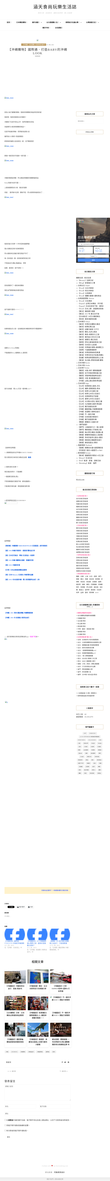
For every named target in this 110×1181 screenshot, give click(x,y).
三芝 (100, 740)
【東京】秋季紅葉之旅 (86, 327)
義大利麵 (86, 769)
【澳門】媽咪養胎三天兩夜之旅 (90, 430)
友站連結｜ (59, 28)
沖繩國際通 (40, 1051)
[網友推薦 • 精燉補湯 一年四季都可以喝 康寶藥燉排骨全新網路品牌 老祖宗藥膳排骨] (60, 1029)
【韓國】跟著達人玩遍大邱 (88, 422)
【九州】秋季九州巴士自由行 (89, 394)
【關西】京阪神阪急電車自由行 (90, 375)
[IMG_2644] (9, 146)
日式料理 (97, 756)
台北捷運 (86, 750)
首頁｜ (9, 22)
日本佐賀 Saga (83, 383)
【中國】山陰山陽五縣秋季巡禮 (90, 381)
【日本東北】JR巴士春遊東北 (89, 316)
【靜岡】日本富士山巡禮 (87, 345)
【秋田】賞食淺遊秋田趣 (87, 319)
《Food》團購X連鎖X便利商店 (89, 296)
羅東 (99, 766)
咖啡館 (99, 750)
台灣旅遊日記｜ (92, 22)
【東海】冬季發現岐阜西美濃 (89, 352)
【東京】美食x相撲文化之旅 (88, 334)
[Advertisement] (38, 73)
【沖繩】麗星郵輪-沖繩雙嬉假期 (90, 409)
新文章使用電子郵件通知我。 (17, 1131)
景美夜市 (80, 760)
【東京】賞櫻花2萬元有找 (88, 339)
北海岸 (92, 746)
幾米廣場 (93, 753)
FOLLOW (90, 132)
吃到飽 (93, 750)
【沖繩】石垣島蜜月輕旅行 (88, 417)
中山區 (93, 743)
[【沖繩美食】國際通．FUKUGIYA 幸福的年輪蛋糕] (15, 934)
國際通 (47, 1051)
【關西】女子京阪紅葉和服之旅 (90, 373)
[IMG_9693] (9, 429)
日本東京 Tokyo (84, 321)
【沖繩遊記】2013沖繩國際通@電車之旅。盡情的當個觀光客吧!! (36, 943)
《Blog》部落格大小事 (86, 283)
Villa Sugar (92, 740)
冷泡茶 (85, 746)
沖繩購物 (23, 1051)
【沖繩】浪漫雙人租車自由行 (33, 44)
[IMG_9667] (9, 314)
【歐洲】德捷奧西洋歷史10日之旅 (91, 455)
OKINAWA (14, 1051)
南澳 (79, 750)
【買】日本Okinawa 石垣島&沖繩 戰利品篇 (19, 575)
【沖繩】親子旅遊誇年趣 (87, 419)
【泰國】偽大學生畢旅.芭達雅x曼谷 (91, 432)
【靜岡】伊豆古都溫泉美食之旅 (90, 342)
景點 (87, 760)
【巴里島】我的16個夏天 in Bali (90, 450)
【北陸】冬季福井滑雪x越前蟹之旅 (91, 347)
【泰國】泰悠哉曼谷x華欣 (88, 442)
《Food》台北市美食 (86, 288)
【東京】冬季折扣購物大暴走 (89, 324)
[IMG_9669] (9, 333)
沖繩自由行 (31, 1051)
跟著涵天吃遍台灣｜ (73, 22)
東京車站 (99, 760)
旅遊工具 (89, 756)
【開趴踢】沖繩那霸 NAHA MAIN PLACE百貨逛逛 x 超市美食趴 (26, 546)
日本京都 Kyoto (84, 363)
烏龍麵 (80, 766)
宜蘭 (86, 753)
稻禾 (93, 766)
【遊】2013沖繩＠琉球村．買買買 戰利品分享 (20, 550)
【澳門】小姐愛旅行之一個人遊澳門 (91, 427)
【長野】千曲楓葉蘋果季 (87, 350)
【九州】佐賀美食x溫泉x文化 (89, 386)
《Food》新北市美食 (86, 291)
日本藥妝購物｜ (21, 22)
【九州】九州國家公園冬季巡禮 (90, 404)
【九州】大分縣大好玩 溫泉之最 (90, 401)
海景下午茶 (80, 763)
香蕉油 (99, 773)
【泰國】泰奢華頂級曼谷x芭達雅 (90, 435)
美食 (80, 769)
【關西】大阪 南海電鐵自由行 (89, 378)
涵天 (95, 763)
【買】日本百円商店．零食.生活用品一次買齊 (19, 555)
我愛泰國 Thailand (85, 445)
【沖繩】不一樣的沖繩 (86, 414)
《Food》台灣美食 (85, 293)
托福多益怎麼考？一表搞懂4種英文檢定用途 (54, 890)
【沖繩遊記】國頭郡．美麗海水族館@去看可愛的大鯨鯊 (38, 1042)
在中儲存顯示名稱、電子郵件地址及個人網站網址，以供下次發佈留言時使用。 (38, 1120)
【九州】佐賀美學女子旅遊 (88, 396)
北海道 (99, 746)
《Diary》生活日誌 (85, 458)
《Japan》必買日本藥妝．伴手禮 (90, 303)
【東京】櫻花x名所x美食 (87, 332)
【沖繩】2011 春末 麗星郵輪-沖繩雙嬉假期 (19, 613)
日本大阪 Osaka (84, 365)
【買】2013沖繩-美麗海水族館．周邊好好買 (19, 560)
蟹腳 (80, 773)
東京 (93, 760)
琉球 (54, 1051)
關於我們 (50, 1179)
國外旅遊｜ (36, 22)
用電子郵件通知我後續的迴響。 (18, 1125)
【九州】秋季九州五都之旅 (88, 391)
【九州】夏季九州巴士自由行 (89, 399)
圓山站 (80, 753)
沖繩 (7, 1051)
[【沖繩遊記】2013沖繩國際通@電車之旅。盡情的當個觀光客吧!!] (37, 934)
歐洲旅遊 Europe (84, 453)
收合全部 (87, 278)
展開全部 (79, 278)
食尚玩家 (92, 773)
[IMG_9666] (9, 295)
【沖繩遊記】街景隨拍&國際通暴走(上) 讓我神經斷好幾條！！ (38, 1015)
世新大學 (86, 743)
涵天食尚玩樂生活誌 (55, 7)
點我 (29, 457)
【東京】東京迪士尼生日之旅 (89, 337)
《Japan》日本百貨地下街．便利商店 (92, 306)
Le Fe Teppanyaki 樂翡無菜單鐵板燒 (89, 736)
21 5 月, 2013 (50, 44)
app (85, 733)
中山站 (99, 743)
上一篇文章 (13, 1071)
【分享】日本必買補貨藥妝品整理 (16, 570)
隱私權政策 (59, 1179)
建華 (100, 753)
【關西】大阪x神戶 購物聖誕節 (90, 370)
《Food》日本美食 (85, 301)
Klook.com (80, 479)
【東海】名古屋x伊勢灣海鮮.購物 (90, 360)
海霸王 (88, 763)
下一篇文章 (63, 1071)
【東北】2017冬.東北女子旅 (88, 314)
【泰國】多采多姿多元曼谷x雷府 (90, 437)
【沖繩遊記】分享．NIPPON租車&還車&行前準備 (61, 988)
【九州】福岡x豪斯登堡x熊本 (89, 388)
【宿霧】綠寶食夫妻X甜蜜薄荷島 (90, 448)
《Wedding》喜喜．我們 (87, 463)
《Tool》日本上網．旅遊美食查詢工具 (92, 309)
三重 (79, 743)
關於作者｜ (46, 28)
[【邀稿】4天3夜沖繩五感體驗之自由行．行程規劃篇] (60, 934)
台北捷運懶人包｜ (53, 22)
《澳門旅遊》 (83, 424)
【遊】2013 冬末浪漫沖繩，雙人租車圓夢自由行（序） (23, 579)
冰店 (80, 746)
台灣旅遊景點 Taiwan (86, 298)
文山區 (82, 756)
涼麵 (100, 763)
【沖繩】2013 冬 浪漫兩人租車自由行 (17, 617)
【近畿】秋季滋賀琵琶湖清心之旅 (90, 357)
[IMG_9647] (9, 197)
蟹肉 (100, 769)
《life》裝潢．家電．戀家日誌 (89, 460)
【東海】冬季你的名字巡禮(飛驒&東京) (93, 355)
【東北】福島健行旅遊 (86, 311)
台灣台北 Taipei (84, 285)
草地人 (93, 769)
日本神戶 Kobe (83, 368)
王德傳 (87, 766)
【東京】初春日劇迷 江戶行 (88, 329)
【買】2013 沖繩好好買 (12, 565)
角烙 (85, 773)
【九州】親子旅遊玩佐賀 (87, 406)
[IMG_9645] (9, 98)
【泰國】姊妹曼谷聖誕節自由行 (90, 440)
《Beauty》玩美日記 (85, 280)
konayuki (93, 733)
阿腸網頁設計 (59, 1172)
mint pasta (81, 740)
